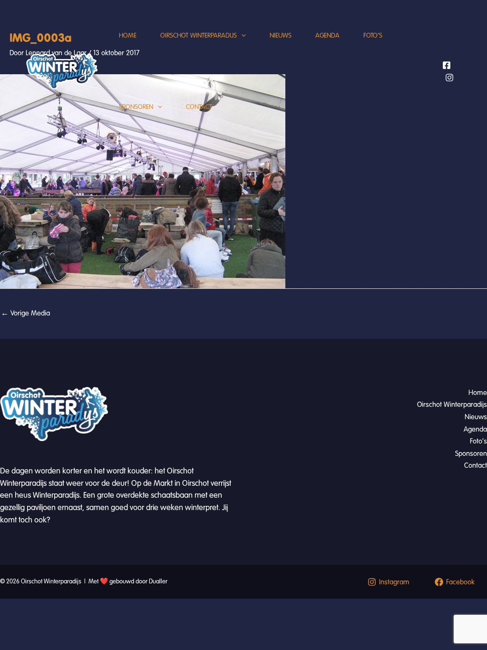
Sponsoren (136, 107)
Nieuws (281, 35)
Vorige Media (25, 313)
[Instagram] (449, 77)
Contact (199, 107)
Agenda (327, 35)
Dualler (158, 581)
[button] (241, 35)
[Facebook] (446, 65)
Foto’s (372, 35)
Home (127, 35)
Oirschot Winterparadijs (198, 35)
